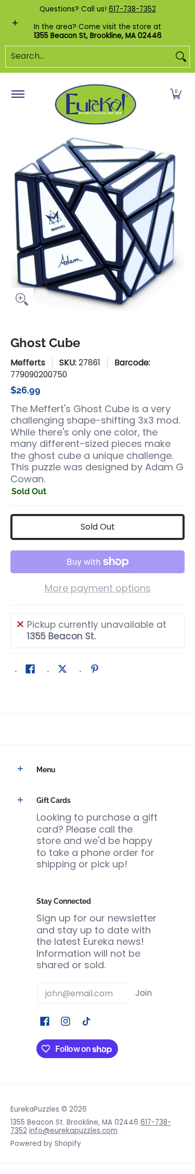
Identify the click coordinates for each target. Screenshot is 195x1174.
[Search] (181, 56)
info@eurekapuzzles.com (73, 1131)
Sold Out (98, 527)
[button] (176, 94)
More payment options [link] (98, 589)
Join (143, 993)
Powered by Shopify (45, 1144)
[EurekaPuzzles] (95, 104)
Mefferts (27, 362)
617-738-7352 (132, 9)
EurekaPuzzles (34, 1109)
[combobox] (89, 56)
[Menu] (17, 94)
